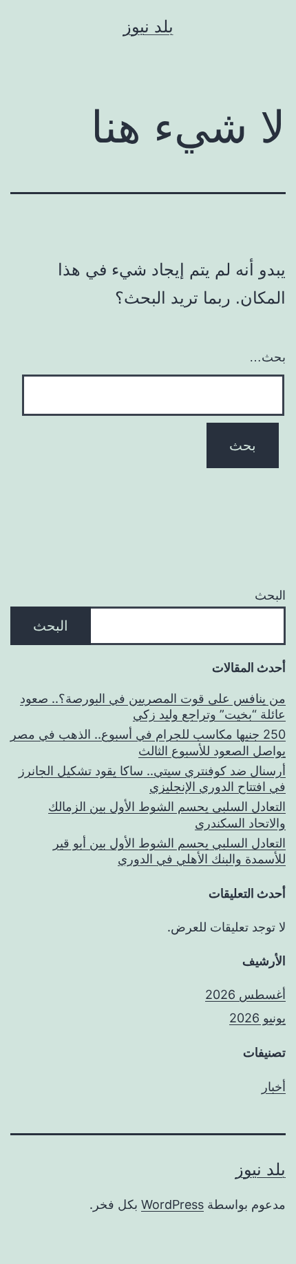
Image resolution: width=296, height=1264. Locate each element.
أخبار (274, 1086)
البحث (270, 595)
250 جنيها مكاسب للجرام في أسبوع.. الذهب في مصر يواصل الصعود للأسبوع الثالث (148, 742)
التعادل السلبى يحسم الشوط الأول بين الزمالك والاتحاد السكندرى (167, 814)
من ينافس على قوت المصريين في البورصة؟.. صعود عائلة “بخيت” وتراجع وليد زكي (153, 706)
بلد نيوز (148, 26)
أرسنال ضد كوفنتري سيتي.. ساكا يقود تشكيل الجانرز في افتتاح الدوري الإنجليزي (152, 778)
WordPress (172, 1204)
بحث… (267, 357)
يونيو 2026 (257, 1018)
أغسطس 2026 (245, 994)
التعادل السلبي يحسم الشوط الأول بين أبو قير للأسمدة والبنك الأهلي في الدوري (169, 851)
